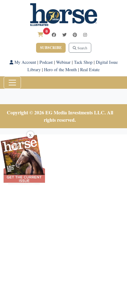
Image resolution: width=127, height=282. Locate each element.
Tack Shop (83, 62)
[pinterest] (75, 35)
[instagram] (85, 35)
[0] (40, 34)
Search (81, 47)
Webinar (63, 62)
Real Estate (90, 69)
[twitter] (64, 35)
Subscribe (51, 47)
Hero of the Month (60, 69)
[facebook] (54, 35)
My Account (24, 62)
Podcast (46, 62)
